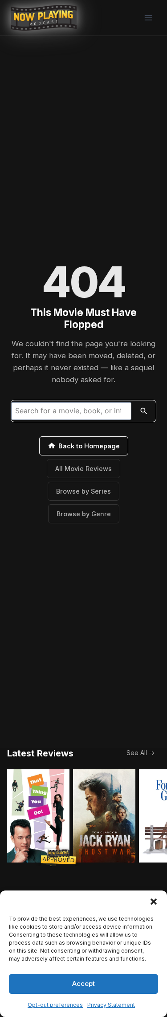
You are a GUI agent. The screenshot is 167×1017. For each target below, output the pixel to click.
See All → (140, 752)
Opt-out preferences (55, 1004)
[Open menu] (148, 17)
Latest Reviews (40, 753)
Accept (83, 983)
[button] (153, 901)
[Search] (143, 411)
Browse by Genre (84, 514)
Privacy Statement (111, 1004)
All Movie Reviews (83, 468)
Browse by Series (83, 491)
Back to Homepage (89, 446)
